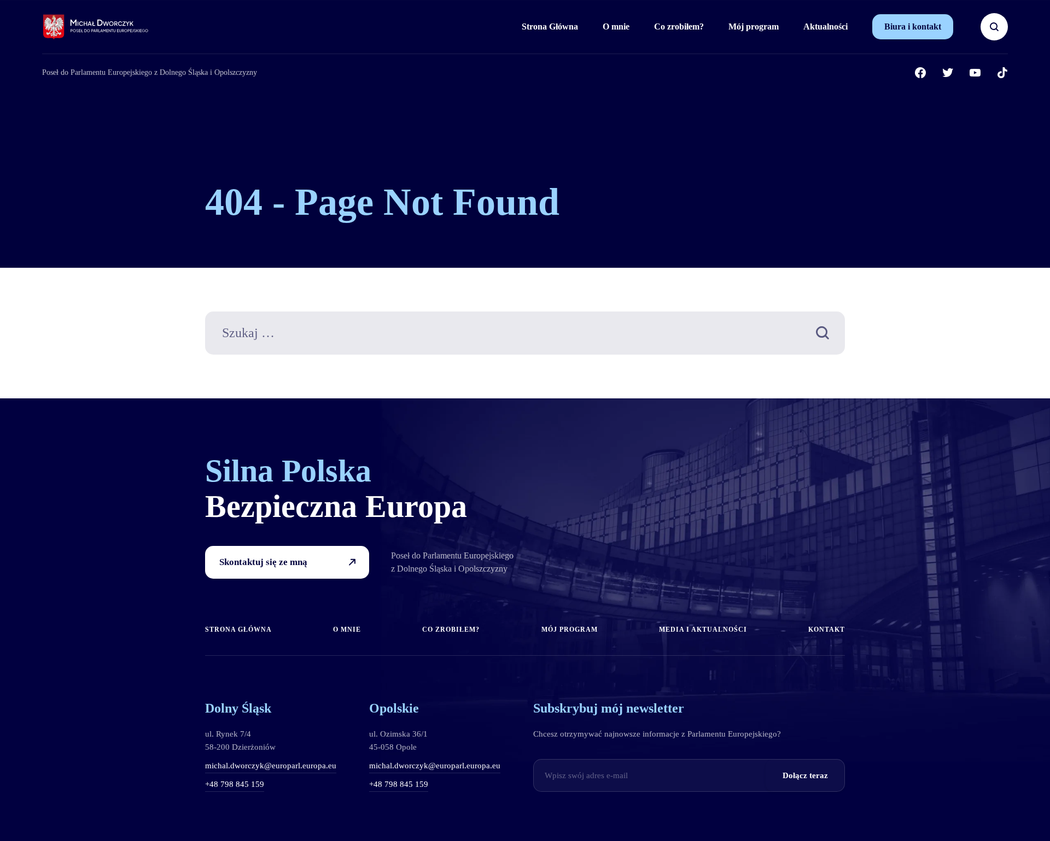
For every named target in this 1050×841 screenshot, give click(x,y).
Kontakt (826, 629)
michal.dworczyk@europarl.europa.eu (270, 765)
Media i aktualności (703, 629)
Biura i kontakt (912, 26)
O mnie (616, 26)
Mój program (753, 26)
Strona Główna (550, 26)
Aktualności (825, 26)
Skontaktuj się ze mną (263, 562)
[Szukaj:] (525, 334)
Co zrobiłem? (679, 26)
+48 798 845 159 (234, 784)
